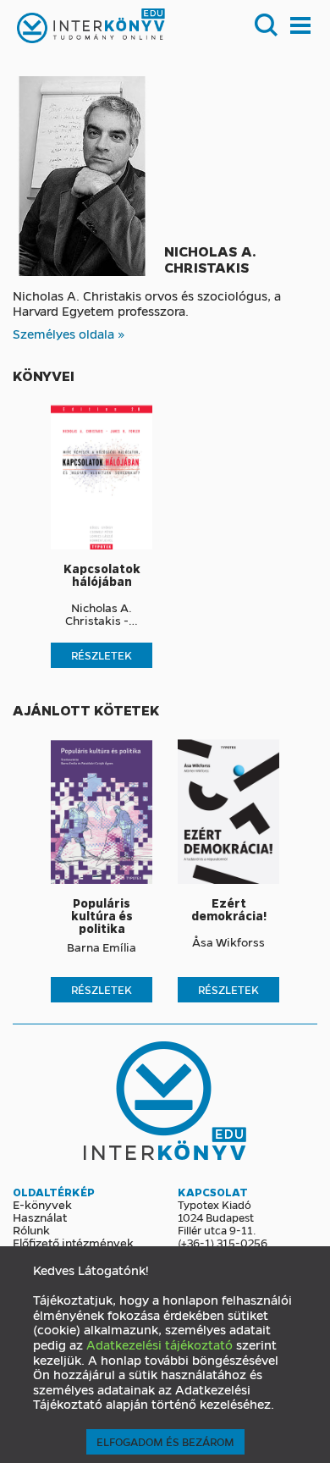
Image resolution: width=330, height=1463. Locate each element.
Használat (40, 1216)
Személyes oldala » (69, 333)
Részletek (101, 655)
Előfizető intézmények (73, 1242)
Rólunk (31, 1229)
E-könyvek (42, 1204)
